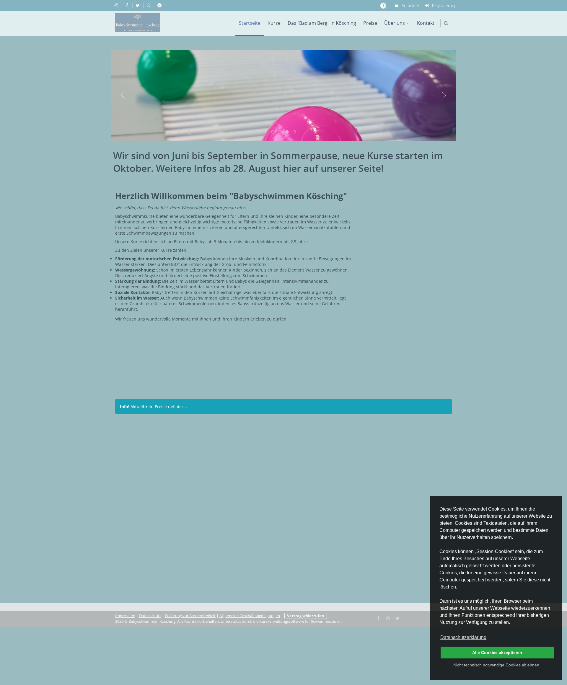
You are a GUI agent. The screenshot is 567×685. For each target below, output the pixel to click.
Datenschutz (150, 615)
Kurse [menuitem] (274, 23)
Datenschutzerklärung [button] (463, 637)
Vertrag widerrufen (305, 615)
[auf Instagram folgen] (117, 5)
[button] (446, 23)
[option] (283, 95)
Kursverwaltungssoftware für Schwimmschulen (300, 621)
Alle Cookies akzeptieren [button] (497, 652)
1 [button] (273, 132)
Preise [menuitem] (370, 23)
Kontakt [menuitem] (425, 23)
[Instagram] (388, 617)
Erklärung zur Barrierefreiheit (190, 615)
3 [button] (287, 132)
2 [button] (280, 132)
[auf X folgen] (138, 5)
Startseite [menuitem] (249, 23)
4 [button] (294, 132)
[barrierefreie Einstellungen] (384, 5)
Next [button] (444, 95)
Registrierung (443, 5)
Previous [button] (123, 95)
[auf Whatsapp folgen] (149, 5)
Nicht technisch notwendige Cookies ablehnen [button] (496, 665)
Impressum (125, 615)
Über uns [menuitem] (394, 23)
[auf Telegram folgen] (160, 5)
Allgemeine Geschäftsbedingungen (249, 615)
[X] (397, 617)
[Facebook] (378, 617)
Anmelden (410, 5)
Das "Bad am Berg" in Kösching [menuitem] (322, 23)
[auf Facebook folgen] (128, 5)
